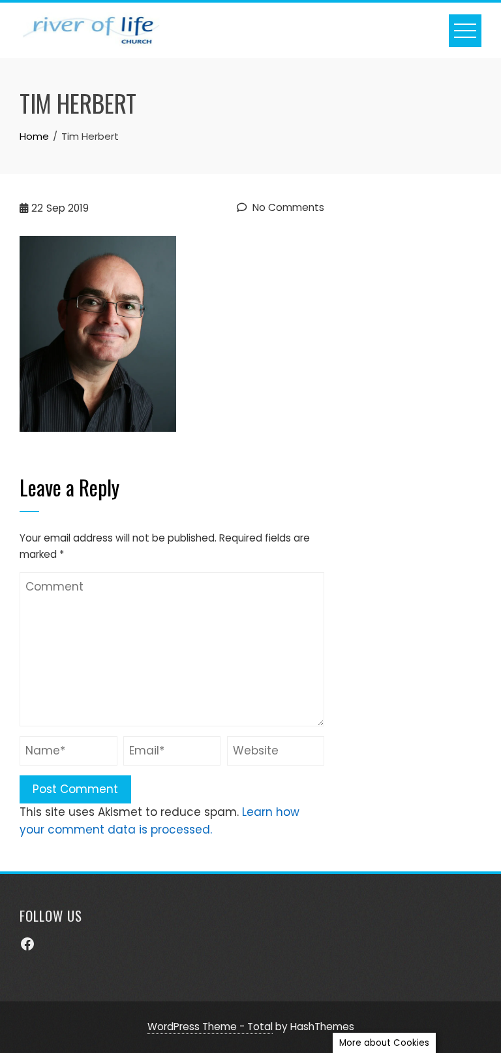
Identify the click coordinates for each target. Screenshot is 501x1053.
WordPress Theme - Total (210, 1026)
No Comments (287, 207)
